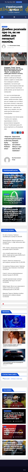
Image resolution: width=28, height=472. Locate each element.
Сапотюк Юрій (17, 185)
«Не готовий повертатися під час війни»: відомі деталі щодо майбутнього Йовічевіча (14, 255)
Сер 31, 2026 (8, 405)
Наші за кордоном (14, 173)
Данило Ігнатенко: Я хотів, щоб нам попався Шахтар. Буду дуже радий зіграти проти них (14, 179)
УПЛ (5, 426)
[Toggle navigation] (14, 17)
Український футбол (14, 8)
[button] (25, 17)
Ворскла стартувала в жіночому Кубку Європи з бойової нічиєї (8, 142)
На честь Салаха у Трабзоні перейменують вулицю (12, 400)
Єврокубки (4, 26)
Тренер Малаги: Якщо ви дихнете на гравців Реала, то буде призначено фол (14, 416)
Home (24, 470)
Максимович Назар (15, 45)
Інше (5, 395)
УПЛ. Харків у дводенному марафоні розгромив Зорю (13, 431)
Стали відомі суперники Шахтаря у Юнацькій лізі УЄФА (14, 198)
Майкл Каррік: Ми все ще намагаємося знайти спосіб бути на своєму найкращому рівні (14, 288)
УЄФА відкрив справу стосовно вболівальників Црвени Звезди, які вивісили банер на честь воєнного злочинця (13, 211)
